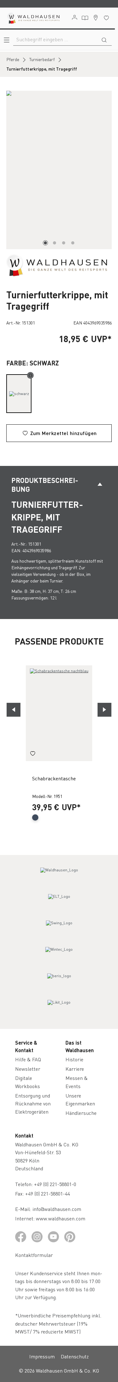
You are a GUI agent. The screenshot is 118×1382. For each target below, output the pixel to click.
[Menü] (6, 40)
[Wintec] (59, 955)
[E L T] (59, 902)
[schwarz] (18, 393)
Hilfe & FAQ (28, 1059)
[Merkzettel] (106, 17)
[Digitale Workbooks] (85, 18)
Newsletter (27, 1068)
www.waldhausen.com (60, 1218)
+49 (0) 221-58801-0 (55, 1184)
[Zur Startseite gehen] (33, 18)
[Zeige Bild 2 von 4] (54, 242)
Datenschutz (75, 1356)
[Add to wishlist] (33, 754)
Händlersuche (81, 1113)
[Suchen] (104, 39)
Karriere (74, 1068)
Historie (74, 1059)
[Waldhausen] (56, 264)
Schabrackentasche (54, 778)
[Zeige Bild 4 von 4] (72, 242)
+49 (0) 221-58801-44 (48, 1193)
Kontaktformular (34, 1255)
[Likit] (59, 1008)
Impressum (42, 1356)
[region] (59, 170)
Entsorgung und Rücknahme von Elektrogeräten (33, 1103)
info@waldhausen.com (56, 1209)
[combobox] (55, 39)
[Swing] (59, 928)
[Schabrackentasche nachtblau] (59, 713)
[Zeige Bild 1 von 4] (45, 242)
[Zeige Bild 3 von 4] (63, 242)
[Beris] (59, 981)
